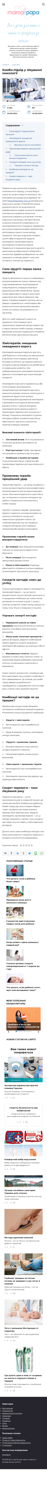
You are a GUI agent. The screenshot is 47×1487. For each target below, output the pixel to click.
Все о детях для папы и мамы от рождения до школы (24, 33)
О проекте (7, 1445)
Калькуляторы (8, 1428)
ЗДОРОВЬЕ (9, 97)
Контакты (6, 1455)
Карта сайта (7, 1438)
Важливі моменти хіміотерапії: (27, 145)
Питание (6, 1418)
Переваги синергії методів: (26, 165)
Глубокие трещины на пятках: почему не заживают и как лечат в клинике (22, 1281)
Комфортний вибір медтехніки (20, 1159)
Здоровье (6, 1416)
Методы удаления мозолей (18, 1238)
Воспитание (7, 1408)
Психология (7, 1411)
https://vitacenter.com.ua (18, 201)
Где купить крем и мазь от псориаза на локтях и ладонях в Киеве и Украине (23, 1378)
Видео (5, 1426)
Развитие (6, 1421)
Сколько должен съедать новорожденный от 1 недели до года (23, 966)
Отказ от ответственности (13, 1440)
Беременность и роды (12, 1413)
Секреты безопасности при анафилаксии (23, 1109)
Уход (4, 1423)
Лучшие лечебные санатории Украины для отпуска (19, 1191)
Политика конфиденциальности (16, 1443)
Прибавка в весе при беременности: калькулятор (23, 1025)
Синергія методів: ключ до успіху (25, 162)
